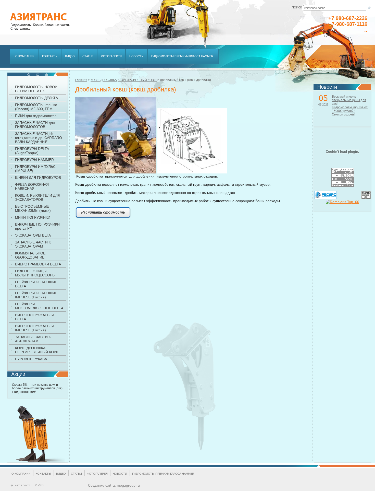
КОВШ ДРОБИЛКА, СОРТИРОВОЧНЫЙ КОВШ (124, 80)
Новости (120, 473)
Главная (81, 80)
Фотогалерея (97, 473)
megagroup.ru (128, 485)
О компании (21, 473)
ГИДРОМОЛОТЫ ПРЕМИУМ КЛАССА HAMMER (163, 473)
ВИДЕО (61, 473)
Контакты (43, 473)
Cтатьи (76, 473)
